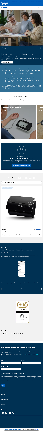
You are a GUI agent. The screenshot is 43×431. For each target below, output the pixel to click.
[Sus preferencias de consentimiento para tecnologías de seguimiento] (41, 429)
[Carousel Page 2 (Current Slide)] (5, 48)
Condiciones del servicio (34, 354)
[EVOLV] (21, 206)
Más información (4, 4)
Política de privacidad (24, 354)
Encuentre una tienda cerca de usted (22, 164)
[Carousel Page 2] (21, 287)
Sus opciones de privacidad (29, 429)
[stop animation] (41, 48)
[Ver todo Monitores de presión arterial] (18, 120)
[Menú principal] (41, 8)
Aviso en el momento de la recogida (13, 429)
